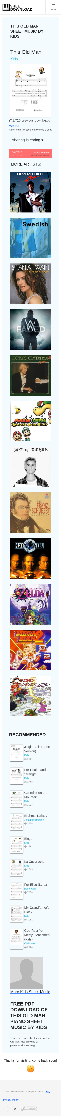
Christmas (29, 943)
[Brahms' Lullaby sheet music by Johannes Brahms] (16, 822)
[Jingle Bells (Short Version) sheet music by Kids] (16, 753)
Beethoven (30, 888)
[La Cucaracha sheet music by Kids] (16, 868)
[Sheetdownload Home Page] (17, 7)
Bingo (28, 838)
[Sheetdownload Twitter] (15, 1109)
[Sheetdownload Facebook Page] (6, 1109)
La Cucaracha (34, 861)
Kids (26, 755)
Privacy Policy (11, 1099)
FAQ (48, 1091)
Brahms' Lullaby (35, 815)
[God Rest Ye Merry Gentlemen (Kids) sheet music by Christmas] (16, 936)
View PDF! (14, 125)
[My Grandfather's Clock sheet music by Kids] (16, 913)
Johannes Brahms (34, 819)
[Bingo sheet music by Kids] (16, 845)
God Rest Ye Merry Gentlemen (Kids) (37, 935)
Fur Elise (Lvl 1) (35, 884)
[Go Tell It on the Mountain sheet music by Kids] (16, 799)
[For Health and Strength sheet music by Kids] (16, 776)
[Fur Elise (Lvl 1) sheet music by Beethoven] (16, 891)
